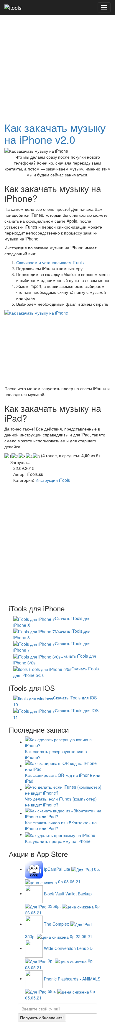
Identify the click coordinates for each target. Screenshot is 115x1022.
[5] (36, 456)
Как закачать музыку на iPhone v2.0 (55, 133)
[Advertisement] (57, 58)
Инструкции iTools (52, 480)
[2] (15, 456)
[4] (29, 456)
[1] (8, 456)
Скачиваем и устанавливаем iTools (50, 262)
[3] (22, 456)
